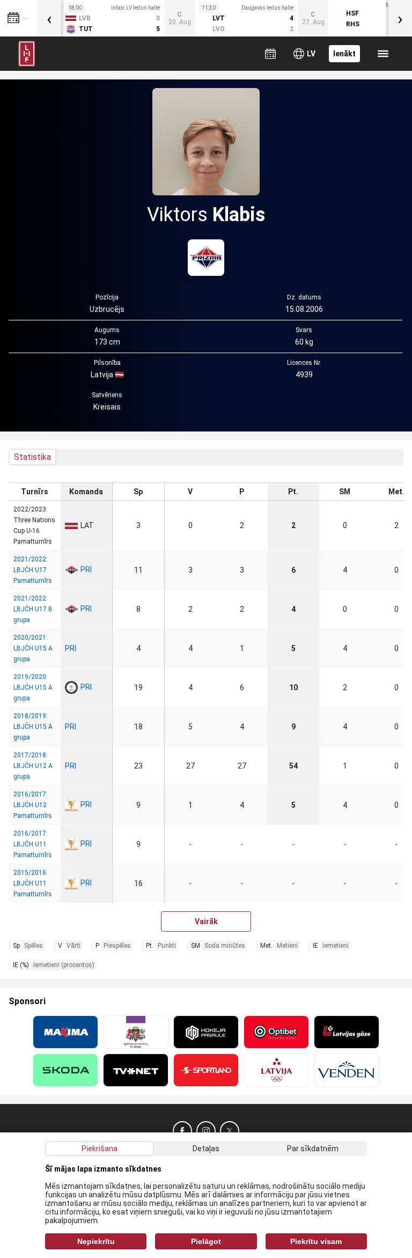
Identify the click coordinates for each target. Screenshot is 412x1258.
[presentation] (49, 18)
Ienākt (344, 53)
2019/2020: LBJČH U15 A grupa (33, 687)
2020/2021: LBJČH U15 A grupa (33, 648)
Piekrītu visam (316, 1241)
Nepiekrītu (96, 1241)
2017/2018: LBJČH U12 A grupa (33, 765)
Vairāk (206, 921)
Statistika (32, 457)
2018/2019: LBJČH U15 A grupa (33, 726)
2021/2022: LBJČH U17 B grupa (33, 609)
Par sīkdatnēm (313, 1148)
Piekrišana (99, 1148)
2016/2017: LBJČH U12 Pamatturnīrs (32, 805)
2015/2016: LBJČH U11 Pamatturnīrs (32, 883)
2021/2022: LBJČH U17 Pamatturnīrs (32, 569)
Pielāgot (206, 1241)
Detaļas (206, 1148)
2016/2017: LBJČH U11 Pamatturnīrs (32, 844)
